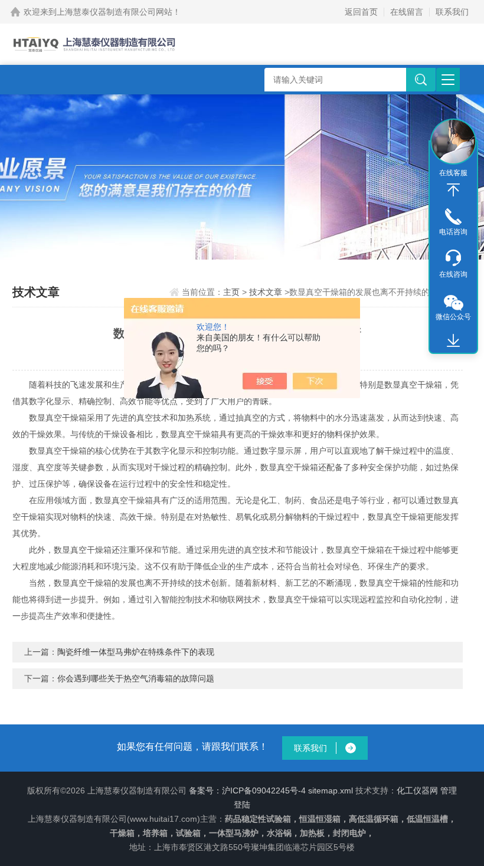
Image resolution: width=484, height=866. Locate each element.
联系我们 (452, 12)
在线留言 (406, 12)
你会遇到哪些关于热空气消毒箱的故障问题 (135, 678)
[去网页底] (453, 341)
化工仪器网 (417, 790)
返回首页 (361, 12)
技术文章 (265, 292)
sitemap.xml (330, 790)
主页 (231, 292)
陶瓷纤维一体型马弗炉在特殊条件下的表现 (135, 652)
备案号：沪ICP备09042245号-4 (247, 790)
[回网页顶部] (453, 190)
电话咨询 (453, 232)
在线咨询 (453, 274)
